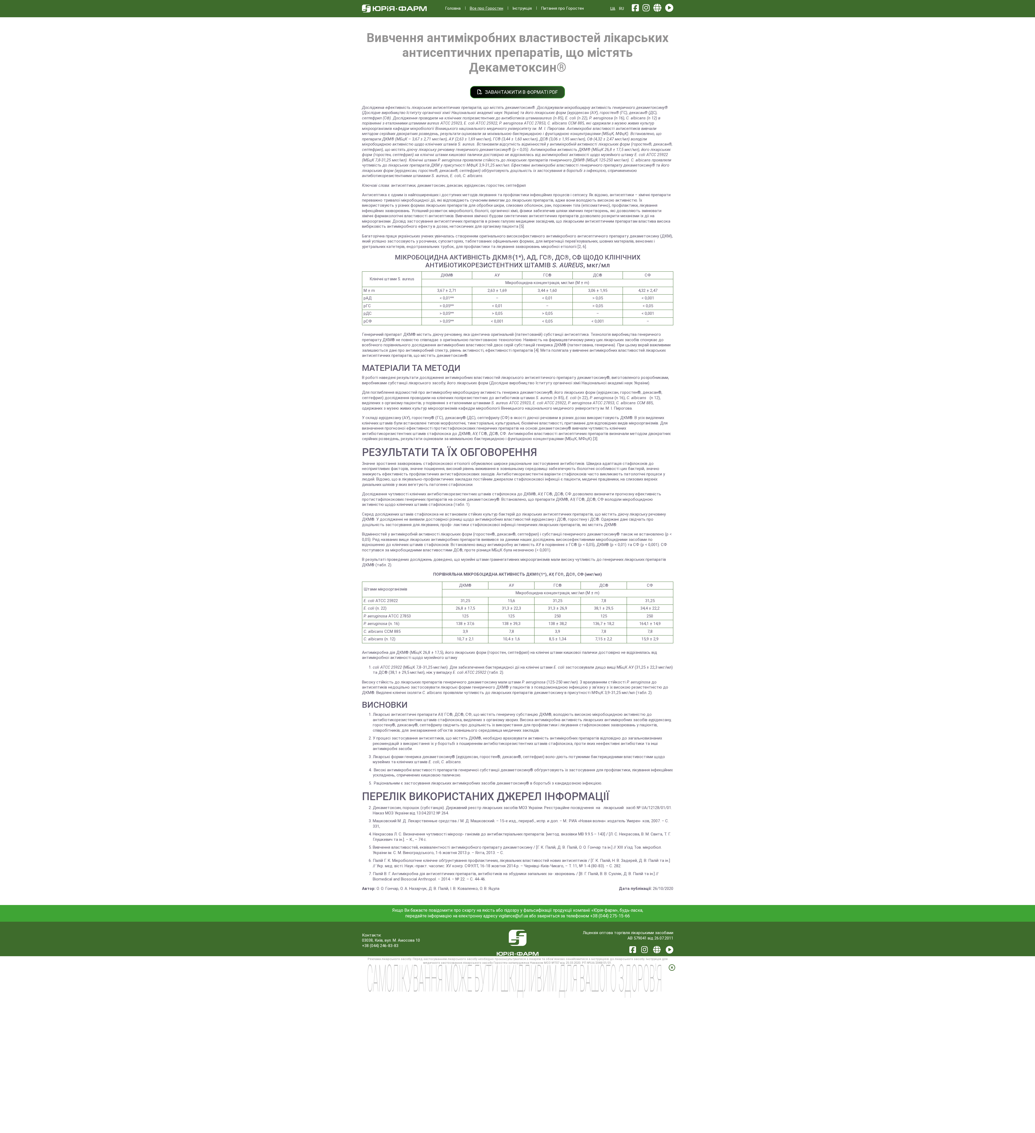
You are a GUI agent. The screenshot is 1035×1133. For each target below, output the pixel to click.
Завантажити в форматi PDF (521, 92)
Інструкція (522, 8)
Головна (453, 8)
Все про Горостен (486, 8)
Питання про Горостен (562, 8)
